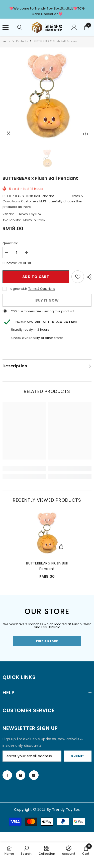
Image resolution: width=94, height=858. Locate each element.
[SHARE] (87, 277)
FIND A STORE (47, 641)
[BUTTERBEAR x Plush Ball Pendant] (47, 532)
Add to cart (35, 276)
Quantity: (10, 243)
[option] (47, 94)
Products (22, 41)
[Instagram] (20, 775)
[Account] (74, 27)
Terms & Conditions (41, 289)
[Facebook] (7, 775)
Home (6, 41)
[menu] (6, 27)
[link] (77, 276)
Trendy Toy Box (29, 214)
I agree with (18, 289)
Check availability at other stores (37, 338)
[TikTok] (34, 775)
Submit (77, 756)
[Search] (20, 27)
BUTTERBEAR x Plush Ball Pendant (47, 566)
